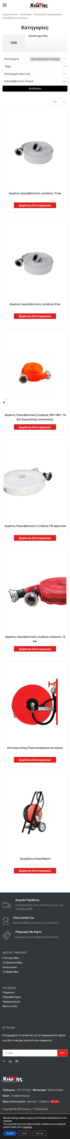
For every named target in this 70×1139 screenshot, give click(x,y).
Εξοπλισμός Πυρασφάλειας (48, 14)
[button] (5, 5)
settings (27, 1127)
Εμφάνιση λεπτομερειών (35, 205)
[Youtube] (16, 1061)
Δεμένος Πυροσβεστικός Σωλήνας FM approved (35, 526)
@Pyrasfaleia (55, 1089)
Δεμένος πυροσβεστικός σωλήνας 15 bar (35, 193)
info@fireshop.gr (20, 1095)
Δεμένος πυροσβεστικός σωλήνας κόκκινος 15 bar (35, 639)
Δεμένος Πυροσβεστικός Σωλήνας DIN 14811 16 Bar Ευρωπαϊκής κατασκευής (35, 417)
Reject (24, 1133)
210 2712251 (24, 1089)
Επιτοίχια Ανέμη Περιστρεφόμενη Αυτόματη (35, 747)
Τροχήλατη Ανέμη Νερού (35, 858)
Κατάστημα (26, 14)
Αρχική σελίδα (10, 14)
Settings (39, 1133)
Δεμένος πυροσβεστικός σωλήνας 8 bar (35, 304)
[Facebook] (4, 1061)
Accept (10, 1133)
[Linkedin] (10, 1061)
